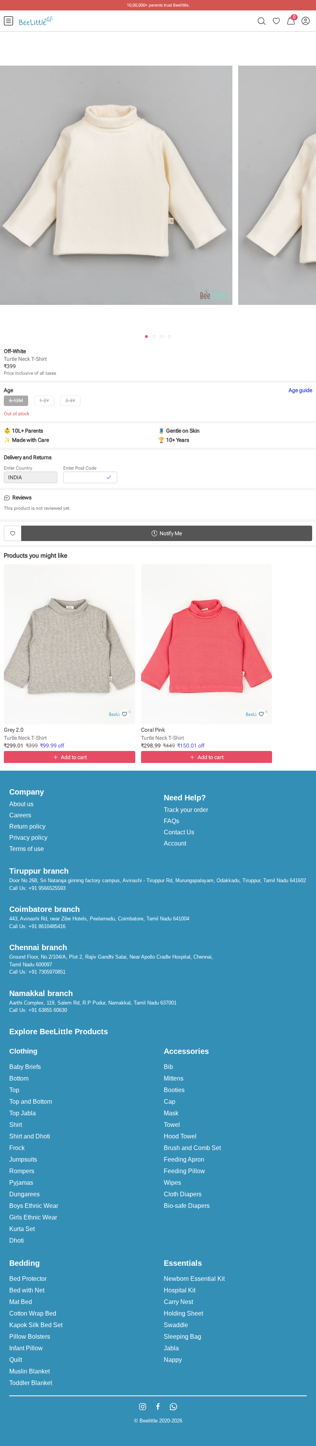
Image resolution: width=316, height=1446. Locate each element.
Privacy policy (28, 837)
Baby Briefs (25, 1067)
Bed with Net (26, 1290)
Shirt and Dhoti (29, 1136)
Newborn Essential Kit (194, 1278)
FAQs (171, 821)
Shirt (15, 1124)
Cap (169, 1101)
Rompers (21, 1171)
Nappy (173, 1359)
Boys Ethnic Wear (33, 1205)
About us (21, 804)
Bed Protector (28, 1278)
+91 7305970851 (47, 972)
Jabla (171, 1348)
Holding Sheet (183, 1313)
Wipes (172, 1182)
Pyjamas (21, 1182)
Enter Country (18, 468)
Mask (171, 1113)
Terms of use (26, 849)
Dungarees (24, 1194)
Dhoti (16, 1240)
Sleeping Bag (182, 1336)
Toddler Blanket (30, 1383)
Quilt (15, 1359)
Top (14, 1090)
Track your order (186, 810)
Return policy (27, 826)
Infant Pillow (26, 1348)
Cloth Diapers (183, 1194)
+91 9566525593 (47, 888)
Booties (174, 1090)
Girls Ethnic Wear (33, 1217)
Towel (172, 1124)
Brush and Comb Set (192, 1148)
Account (175, 843)
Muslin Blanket (29, 1371)
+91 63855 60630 (48, 1010)
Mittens (173, 1078)
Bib (168, 1067)
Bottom (19, 1078)
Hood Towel (180, 1136)
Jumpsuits (23, 1159)
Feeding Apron (184, 1159)
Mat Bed (20, 1302)
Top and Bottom (30, 1101)
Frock (17, 1148)
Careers (20, 815)
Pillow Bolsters (29, 1336)
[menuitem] (8, 20)
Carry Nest (178, 1302)
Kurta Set (22, 1229)
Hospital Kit (179, 1290)
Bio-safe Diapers (187, 1205)
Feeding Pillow (184, 1171)
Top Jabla (22, 1113)
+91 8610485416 (47, 926)
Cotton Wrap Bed (32, 1313)
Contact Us (179, 832)
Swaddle (176, 1325)
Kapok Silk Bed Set (35, 1325)
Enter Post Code (79, 468)
